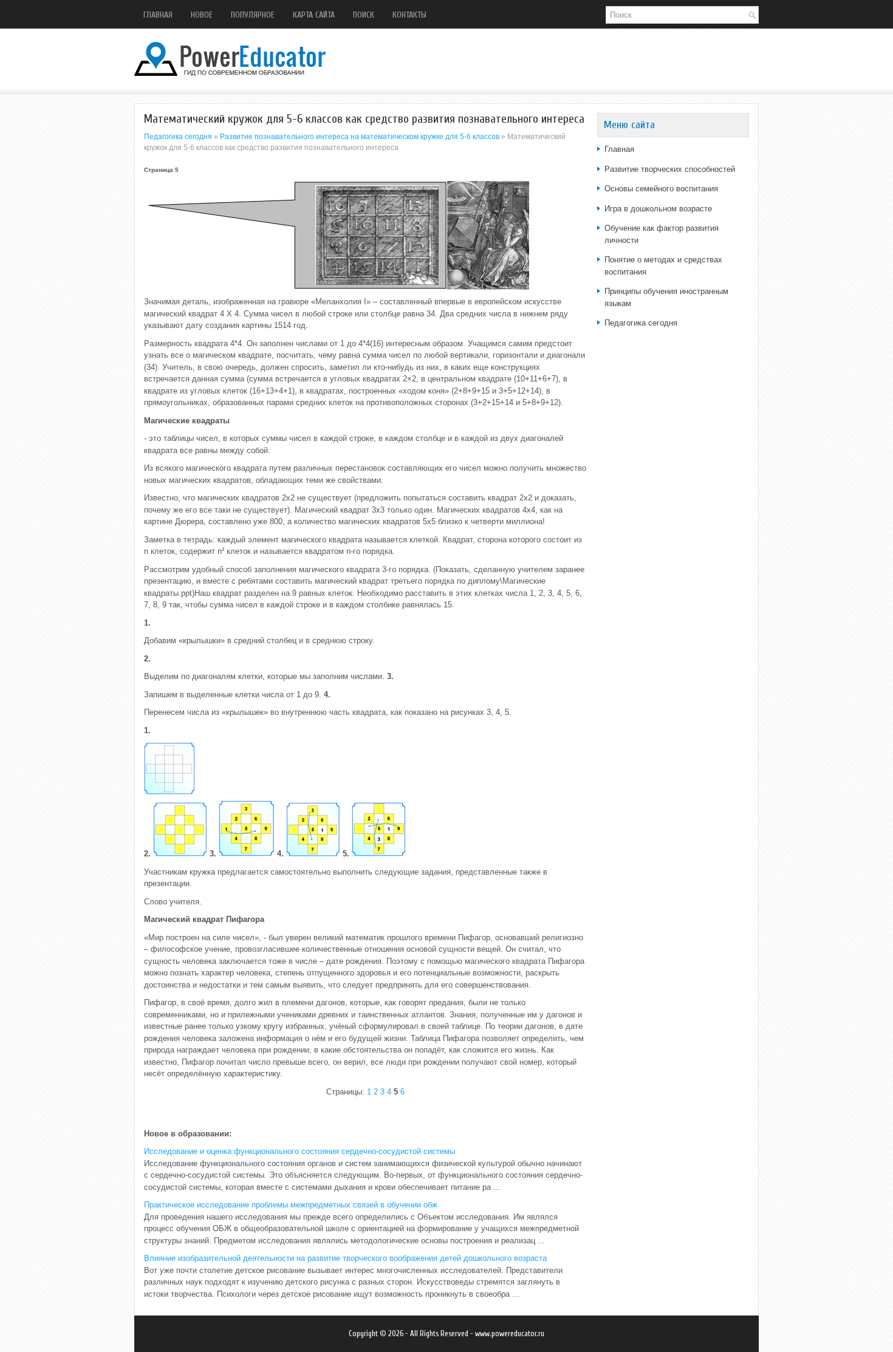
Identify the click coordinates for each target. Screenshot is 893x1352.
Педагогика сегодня (178, 136)
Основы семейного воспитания (661, 188)
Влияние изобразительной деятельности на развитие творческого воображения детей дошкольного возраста (345, 1258)
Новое (202, 15)
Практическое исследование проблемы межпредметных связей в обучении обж (290, 1204)
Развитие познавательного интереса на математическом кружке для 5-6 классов (359, 136)
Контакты (409, 15)
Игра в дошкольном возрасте (658, 208)
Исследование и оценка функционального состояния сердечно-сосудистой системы (299, 1151)
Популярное (253, 15)
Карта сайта (314, 15)
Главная (158, 15)
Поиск (363, 15)
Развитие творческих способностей (669, 169)
